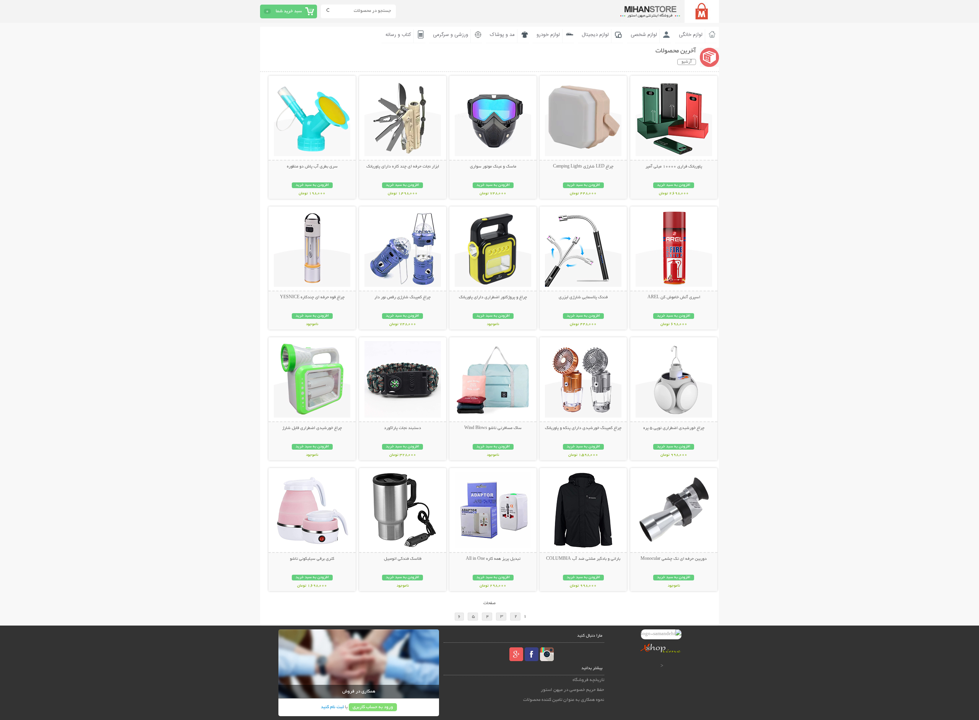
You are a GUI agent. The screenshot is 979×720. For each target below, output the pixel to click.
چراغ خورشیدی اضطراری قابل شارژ (312, 428)
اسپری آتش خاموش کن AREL (673, 297)
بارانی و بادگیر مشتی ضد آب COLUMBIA (583, 559)
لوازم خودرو (548, 35)
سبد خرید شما (289, 11)
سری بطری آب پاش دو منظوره (312, 166)
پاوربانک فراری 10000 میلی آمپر (674, 166)
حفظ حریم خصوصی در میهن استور (572, 689)
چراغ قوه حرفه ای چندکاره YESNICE (312, 297)
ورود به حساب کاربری (373, 707)
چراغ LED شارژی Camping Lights (583, 166)
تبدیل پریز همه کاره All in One (493, 559)
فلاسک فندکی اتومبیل (402, 559)
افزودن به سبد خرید (673, 185)
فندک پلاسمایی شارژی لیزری (583, 297)
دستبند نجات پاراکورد (402, 428)
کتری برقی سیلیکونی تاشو (312, 559)
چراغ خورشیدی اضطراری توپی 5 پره (673, 428)
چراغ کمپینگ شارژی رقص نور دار (402, 297)
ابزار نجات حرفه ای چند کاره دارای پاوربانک (402, 166)
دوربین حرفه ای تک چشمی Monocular (674, 559)
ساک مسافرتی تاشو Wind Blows (493, 428)
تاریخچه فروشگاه (588, 680)
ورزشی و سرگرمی (450, 35)
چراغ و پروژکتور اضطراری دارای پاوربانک (493, 297)
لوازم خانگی (691, 35)
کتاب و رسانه (398, 35)
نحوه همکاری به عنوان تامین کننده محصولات (563, 699)
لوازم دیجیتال (595, 35)
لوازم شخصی (644, 35)
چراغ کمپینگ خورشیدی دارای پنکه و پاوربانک (583, 428)
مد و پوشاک (502, 35)
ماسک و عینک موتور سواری (493, 166)
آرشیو (686, 62)
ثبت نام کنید (332, 707)
